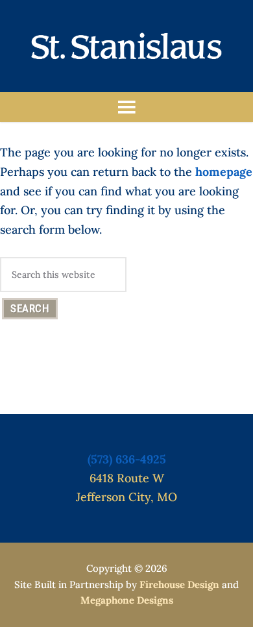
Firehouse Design (179, 584)
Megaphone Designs (126, 600)
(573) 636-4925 (127, 459)
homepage (223, 171)
